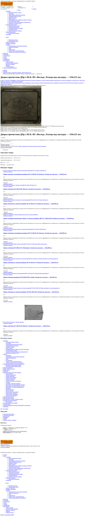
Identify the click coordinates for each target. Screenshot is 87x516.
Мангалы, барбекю (10, 64)
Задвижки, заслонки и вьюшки (13, 383)
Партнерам (5, 54)
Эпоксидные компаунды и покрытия (17, 52)
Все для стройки (4, 408)
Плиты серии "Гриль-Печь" (12, 392)
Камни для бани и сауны (9, 368)
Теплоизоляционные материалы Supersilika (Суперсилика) (16, 405)
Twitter (6, 147)
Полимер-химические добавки (16, 28)
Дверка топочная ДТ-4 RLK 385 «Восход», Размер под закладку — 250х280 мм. (26, 189)
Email (9, 147)
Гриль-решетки (9, 373)
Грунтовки (11, 13)
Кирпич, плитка (7, 67)
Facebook (3, 147)
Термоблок (8, 34)
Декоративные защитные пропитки (17, 15)
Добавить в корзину (5, 144)
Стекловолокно (6, 404)
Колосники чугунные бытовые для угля (15, 385)
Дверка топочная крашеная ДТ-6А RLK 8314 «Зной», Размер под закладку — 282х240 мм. (30, 277)
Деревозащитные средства (15, 16)
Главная (34, 8)
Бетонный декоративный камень (13, 365)
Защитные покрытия (13, 47)
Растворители (12, 49)
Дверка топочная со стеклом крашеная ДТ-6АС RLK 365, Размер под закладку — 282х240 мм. (31, 292)
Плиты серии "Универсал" (12, 394)
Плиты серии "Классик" (11, 393)
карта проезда (4, 9)
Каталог (14, 67)
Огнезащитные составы (14, 21)
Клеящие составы (13, 17)
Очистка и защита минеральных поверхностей (19, 22)
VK (11, 147)
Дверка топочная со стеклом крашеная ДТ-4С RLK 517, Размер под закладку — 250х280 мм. (30, 203)
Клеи (10, 48)
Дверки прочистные (23, 146)
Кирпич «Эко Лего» (10, 42)
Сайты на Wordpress (5, 447)
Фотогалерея (6, 60)
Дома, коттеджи (9, 61)
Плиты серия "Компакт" (11, 395)
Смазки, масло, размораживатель (16, 50)
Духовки (8, 382)
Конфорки (8, 388)
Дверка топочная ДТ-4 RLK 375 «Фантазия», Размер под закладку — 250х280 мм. (27, 248)
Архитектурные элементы (12, 63)
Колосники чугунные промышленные (15, 387)
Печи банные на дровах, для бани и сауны (13, 399)
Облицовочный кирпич (11, 24)
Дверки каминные (10, 376)
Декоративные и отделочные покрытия (18, 46)
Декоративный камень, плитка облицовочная (13, 364)
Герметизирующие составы (15, 12)
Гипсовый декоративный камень (13, 366)
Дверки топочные (10, 379)
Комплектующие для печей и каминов (37, 146)
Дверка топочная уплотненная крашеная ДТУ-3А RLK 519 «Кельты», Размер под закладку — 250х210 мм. (35, 174)
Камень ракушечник (10, 32)
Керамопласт (9, 401)
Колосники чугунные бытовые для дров (15, 384)
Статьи (5, 56)
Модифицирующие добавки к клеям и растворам (20, 19)
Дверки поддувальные (11, 377)
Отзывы (5, 58)
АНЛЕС (8, 44)
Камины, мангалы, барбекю (15, 30)
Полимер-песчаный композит (10, 400)
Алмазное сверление (11, 43)
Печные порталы (10, 389)
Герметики (8, 355)
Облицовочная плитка (14, 27)
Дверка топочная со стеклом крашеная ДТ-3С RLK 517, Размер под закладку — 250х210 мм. (30, 262)
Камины (8, 65)
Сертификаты (6, 59)
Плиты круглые (9, 390)
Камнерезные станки (13, 41)
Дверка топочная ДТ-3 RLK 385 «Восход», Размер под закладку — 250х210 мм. (26, 326)
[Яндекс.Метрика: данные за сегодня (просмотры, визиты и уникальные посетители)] (5, 444)
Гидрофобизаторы (13, 29)
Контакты (5, 53)
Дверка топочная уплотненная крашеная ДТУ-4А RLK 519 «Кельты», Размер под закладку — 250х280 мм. (35, 233)
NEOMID (8, 11)
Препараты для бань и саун (15, 23)
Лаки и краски (12, 18)
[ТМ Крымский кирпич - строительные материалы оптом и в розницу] (7, 5)
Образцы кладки (10, 66)
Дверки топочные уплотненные (13, 381)
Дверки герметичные (11, 375)
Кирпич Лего (6, 370)
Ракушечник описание (14, 33)
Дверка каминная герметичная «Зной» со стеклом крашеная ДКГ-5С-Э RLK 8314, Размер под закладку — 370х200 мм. (38, 218)
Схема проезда (6, 55)
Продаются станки (13, 39)
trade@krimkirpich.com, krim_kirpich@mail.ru (17, 431)
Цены (19, 10)
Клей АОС (5, 371)
